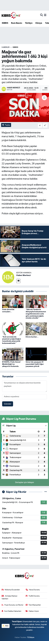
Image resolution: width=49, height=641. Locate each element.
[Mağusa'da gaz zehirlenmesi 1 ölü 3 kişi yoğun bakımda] (24, 107)
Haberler (6, 47)
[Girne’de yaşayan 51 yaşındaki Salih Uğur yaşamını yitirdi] (36, 354)
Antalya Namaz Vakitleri (9, 597)
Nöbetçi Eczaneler (12, 590)
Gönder (7, 404)
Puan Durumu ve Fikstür (14, 605)
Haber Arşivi (34, 611)
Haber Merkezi (23, 275)
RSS (6, 626)
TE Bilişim (30, 637)
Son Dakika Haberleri (12, 611)
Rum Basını (16, 23)
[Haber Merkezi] (8, 277)
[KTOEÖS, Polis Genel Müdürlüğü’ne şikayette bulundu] (12, 354)
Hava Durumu (34, 590)
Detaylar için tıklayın (24, 482)
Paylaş (7, 125)
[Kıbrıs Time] (11, 15)
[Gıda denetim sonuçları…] (12, 301)
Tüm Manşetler (35, 605)
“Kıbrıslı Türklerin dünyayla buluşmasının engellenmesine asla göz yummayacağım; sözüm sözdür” (36, 314)
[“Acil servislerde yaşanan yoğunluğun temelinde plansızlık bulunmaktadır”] (12, 329)
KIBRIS (5, 23)
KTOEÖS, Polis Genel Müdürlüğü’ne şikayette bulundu (11, 364)
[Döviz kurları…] (36, 329)
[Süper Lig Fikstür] (45, 492)
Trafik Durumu (34, 596)
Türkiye (28, 23)
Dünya (38, 23)
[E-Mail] (18, 281)
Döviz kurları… (32, 337)
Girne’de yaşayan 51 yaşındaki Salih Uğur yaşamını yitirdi (35, 364)
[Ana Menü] (45, 15)
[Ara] (41, 15)
